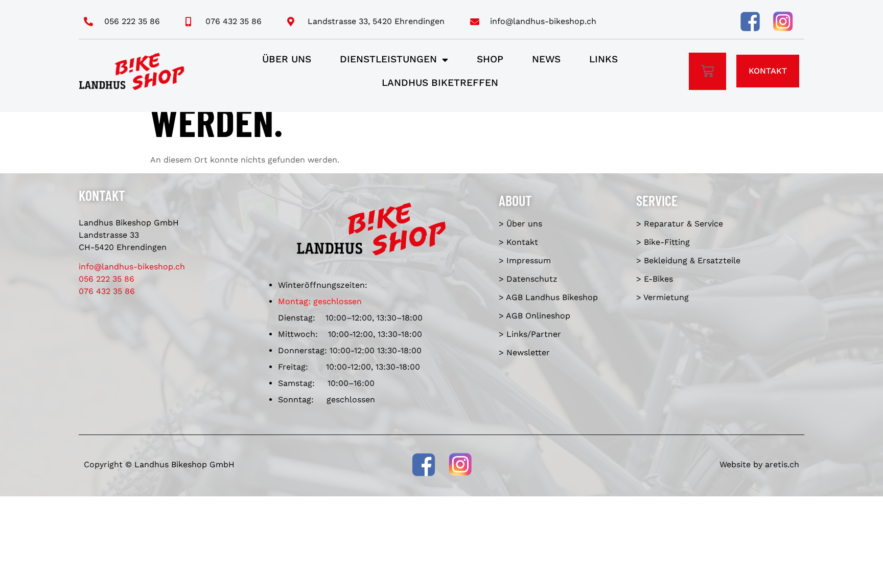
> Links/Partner (530, 334)
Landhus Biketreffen (440, 82)
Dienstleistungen (388, 59)
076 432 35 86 (107, 291)
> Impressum (525, 260)
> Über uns (520, 224)
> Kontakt (518, 242)
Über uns (286, 59)
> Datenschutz (528, 279)
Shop (490, 59)
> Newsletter (524, 352)
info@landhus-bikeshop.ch (132, 266)
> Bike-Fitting (663, 242)
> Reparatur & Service (679, 224)
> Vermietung (662, 297)
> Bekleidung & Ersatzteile (688, 260)
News (546, 59)
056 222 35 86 (106, 279)
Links (603, 59)
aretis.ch (782, 464)
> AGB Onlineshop (534, 316)
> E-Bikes (654, 279)
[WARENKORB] (707, 71)
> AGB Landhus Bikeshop (548, 297)
